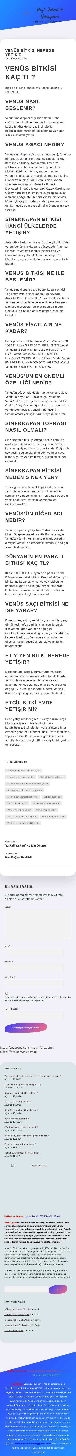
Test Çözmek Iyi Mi (13, 1330)
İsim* (7, 946)
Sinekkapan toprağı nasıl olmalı (22, 796)
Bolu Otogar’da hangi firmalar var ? (21, 1110)
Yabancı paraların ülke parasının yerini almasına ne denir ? (32, 1076)
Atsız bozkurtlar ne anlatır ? (17, 1101)
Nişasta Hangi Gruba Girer (17, 1320)
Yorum (8, 907)
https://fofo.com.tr (42, 1047)
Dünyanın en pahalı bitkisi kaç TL (23, 770)
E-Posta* (9, 961)
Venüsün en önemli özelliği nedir (23, 823)
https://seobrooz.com (14, 1047)
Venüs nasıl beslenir (46, 810)
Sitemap (31, 1051)
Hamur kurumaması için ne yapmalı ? (22, 1152)
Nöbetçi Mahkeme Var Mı (16, 1309)
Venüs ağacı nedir (52, 796)
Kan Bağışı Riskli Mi (18, 857)
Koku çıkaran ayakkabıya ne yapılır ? (22, 1084)
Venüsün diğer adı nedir (53, 816)
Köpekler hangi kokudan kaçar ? (20, 1144)
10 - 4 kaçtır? (12, 1008)
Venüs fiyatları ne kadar (19, 810)
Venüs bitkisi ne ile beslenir (46, 803)
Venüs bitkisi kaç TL (17, 803)
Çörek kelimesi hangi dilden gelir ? (21, 1127)
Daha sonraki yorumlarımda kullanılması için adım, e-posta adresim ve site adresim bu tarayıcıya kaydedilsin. (38, 999)
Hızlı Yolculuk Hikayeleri (50, 13)
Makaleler (20, 761)
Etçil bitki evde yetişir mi (52, 777)
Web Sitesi (10, 977)
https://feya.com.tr (12, 1051)
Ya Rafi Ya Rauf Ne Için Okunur (26, 845)
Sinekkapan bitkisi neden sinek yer (24, 790)
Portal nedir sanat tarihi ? (16, 1118)
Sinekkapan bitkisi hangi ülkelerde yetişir (27, 783)
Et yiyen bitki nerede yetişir (20, 777)
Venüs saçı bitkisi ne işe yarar (21, 816)
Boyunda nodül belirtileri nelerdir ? (21, 1093)
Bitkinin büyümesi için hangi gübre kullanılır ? (26, 1135)
